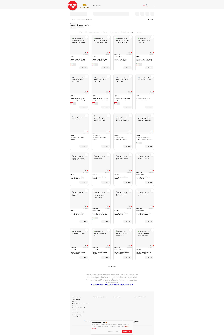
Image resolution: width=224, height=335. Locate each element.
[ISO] (143, 5)
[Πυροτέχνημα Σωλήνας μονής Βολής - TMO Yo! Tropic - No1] (137, 64)
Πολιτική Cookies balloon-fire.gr (79, 307)
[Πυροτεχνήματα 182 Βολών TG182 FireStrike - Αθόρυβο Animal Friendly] (71, 64)
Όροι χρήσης (75, 305)
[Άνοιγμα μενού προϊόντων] (100, 5)
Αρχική (73, 19)
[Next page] (117, 267)
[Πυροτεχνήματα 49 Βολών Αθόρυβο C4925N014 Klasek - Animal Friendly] (93, 218)
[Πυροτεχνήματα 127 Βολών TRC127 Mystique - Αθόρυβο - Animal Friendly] (137, 143)
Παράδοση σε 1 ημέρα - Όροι (78, 312)
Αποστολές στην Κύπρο (77, 314)
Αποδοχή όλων (126, 331)
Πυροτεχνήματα (80, 19)
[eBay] (147, 5)
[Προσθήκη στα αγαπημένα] (86, 37)
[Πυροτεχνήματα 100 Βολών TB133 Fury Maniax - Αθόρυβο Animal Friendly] (93, 64)
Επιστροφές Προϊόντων (77, 316)
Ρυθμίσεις (110, 331)
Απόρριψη (118, 331)
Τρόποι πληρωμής (76, 299)
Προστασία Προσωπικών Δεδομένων (80, 303)
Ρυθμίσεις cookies (76, 309)
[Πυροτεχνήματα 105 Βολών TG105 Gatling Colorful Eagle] (71, 103)
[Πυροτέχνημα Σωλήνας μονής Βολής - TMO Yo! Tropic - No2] (93, 103)
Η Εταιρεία (74, 301)
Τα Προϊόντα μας (96, 5)
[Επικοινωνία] (154, 5)
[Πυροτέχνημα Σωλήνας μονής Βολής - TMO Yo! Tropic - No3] (115, 103)
